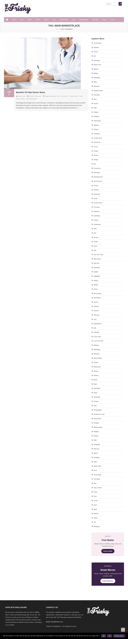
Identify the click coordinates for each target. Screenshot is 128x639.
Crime (96, 146)
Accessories (97, 43)
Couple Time (98, 138)
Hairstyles (97, 267)
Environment (98, 181)
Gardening (97, 224)
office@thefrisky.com (57, 622)
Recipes (96, 423)
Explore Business (107, 581)
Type (95, 505)
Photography (98, 410)
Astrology (97, 60)
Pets (95, 405)
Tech (95, 470)
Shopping (97, 444)
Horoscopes (97, 293)
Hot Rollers (97, 298)
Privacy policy (119, 636)
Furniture (97, 207)
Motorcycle (97, 367)
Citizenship (97, 121)
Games (96, 220)
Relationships (64, 19)
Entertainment (83, 19)
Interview (97, 315)
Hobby (96, 285)
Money (96, 362)
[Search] (120, 4)
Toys (95, 496)
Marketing (97, 349)
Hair (95, 250)
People (96, 401)
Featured (97, 194)
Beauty (96, 69)
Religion (96, 431)
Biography (97, 77)
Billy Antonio (21, 96)
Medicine (97, 354)
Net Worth (97, 388)
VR (95, 522)
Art (95, 56)
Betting (96, 73)
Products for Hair (99, 414)
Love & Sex (97, 336)
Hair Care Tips (98, 254)
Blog (95, 82)
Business (38, 96)
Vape (95, 509)
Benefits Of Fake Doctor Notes (30, 92)
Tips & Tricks (98, 487)
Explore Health (107, 551)
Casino (96, 103)
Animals (96, 47)
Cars (95, 99)
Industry (96, 306)
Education (97, 172)
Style (73, 19)
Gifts (95, 228)
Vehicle (96, 513)
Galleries (96, 211)
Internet (96, 310)
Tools (95, 492)
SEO (95, 440)
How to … (97, 302)
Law (95, 319)
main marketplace (31, 99)
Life (95, 328)
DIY (95, 164)
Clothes (96, 129)
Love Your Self (98, 341)
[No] (125, 636)
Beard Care (97, 64)
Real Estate (97, 418)
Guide (96, 241)
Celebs (38, 19)
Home (14, 19)
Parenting (95, 19)
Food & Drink (98, 203)
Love (54, 19)
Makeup (96, 345)
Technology (97, 474)
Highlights (97, 276)
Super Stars (97, 466)
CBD (95, 108)
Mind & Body (98, 358)
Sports (96, 453)
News (22, 19)
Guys (95, 246)
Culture (96, 155)
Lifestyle (96, 332)
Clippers (96, 125)
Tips (95, 483)
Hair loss (96, 263)
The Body (97, 479)
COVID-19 (97, 142)
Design (96, 159)
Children (96, 116)
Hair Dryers (97, 259)
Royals (104, 19)
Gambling (97, 216)
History (96, 280)
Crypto (96, 151)
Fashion (96, 190)
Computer (97, 134)
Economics (97, 168)
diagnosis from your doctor (59, 96)
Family (96, 185)
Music (96, 380)
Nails (95, 384)
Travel (112, 19)
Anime (96, 51)
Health (30, 19)
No (109, 636)
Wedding (96, 526)
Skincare (96, 449)
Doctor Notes (74, 96)
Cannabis (97, 95)
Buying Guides (98, 90)
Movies (46, 19)
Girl (95, 233)
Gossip (96, 237)
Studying (96, 457)
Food (95, 198)
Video (95, 518)
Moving (96, 375)
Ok (103, 636)
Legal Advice (98, 323)
